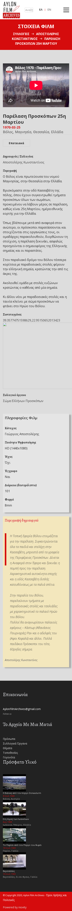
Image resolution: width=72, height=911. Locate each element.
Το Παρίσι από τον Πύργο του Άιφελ (22, 845)
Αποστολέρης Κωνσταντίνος (23, 162)
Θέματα (7, 748)
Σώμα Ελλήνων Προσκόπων (23, 401)
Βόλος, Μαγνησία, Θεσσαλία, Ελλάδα (33, 132)
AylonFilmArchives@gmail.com (22, 709)
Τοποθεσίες (10, 753)
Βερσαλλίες (9, 871)
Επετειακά (16, 143)
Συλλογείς (21, 34)
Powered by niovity (14, 907)
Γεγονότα (9, 757)
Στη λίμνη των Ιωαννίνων (16, 819)
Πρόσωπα (9, 739)
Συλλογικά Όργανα (15, 743)
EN (49, 9)
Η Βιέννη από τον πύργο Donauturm (22, 793)
